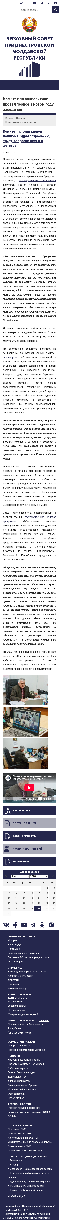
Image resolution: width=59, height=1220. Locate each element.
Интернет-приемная (19, 1045)
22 (47, 903)
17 (9, 903)
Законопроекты (24, 836)
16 (54, 898)
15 (47, 898)
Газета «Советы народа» (21, 1072)
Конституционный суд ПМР (23, 1137)
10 (9, 898)
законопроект (11, 357)
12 (24, 898)
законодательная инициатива (37, 180)
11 (16, 898)
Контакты (13, 984)
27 (31, 908)
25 (16, 908)
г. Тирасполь (15, 1160)
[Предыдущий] (5, 876)
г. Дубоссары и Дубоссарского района (29, 1181)
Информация (16, 1196)
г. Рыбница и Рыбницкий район (26, 1185)
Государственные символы (23, 953)
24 (9, 908)
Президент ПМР (17, 1129)
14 (39, 898)
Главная (9, 118)
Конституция (15, 944)
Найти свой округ (18, 988)
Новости (20, 118)
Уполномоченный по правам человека (30, 1142)
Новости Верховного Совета (24, 1059)
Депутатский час (17, 1076)
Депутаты (13, 980)
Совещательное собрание (22, 1085)
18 (16, 903)
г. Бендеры (14, 1164)
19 (24, 903)
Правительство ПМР (19, 1133)
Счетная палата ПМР (19, 1146)
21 (39, 903)
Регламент (14, 948)
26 (24, 908)
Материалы (21, 861)
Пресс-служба (16, 1098)
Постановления (24, 823)
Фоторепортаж (16, 1093)
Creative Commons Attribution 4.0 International (26, 1218)
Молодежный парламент (22, 1089)
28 (39, 908)
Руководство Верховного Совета (27, 971)
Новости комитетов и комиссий (20, 122)
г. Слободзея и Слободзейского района (30, 1168)
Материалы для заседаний (23, 1014)
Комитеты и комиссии (20, 975)
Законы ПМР (21, 810)
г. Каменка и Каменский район (25, 1190)
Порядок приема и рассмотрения (26, 1049)
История (12, 940)
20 (31, 903)
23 (54, 903)
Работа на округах (18, 1068)
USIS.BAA (44, 1020)
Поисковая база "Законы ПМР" (25, 1150)
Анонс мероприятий (27, 848)
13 (31, 898)
